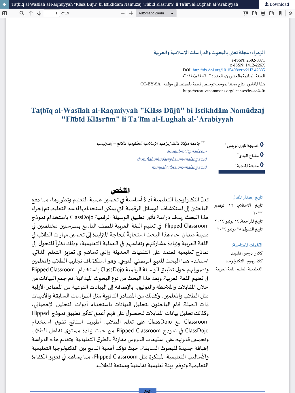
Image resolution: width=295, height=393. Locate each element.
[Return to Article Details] (4, 4)
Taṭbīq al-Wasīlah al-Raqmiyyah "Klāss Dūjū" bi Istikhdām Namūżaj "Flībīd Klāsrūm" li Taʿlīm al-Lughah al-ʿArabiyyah (125, 4)
